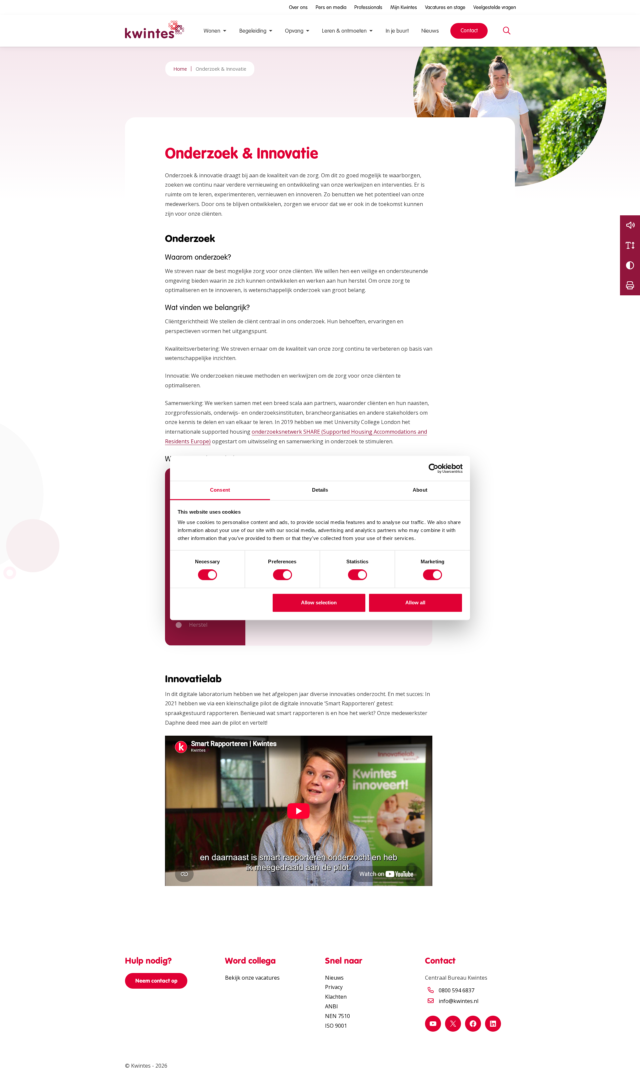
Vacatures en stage (445, 7)
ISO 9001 (336, 1025)
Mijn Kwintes (403, 7)
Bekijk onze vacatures (252, 977)
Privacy (334, 987)
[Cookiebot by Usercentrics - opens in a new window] (433, 468)
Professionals (368, 7)
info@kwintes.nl (458, 1001)
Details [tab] (320, 490)
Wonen (212, 30)
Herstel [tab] (198, 624)
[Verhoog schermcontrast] (630, 265)
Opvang (294, 30)
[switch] (282, 575)
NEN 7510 (337, 1016)
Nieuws (430, 30)
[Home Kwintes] (154, 30)
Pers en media (331, 7)
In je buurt (397, 30)
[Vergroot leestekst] (630, 245)
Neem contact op (156, 980)
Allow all (415, 602)
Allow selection (319, 602)
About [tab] (420, 490)
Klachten (336, 996)
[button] (630, 225)
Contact (469, 30)
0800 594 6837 (456, 990)
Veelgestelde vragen (494, 7)
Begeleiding (252, 30)
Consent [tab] (220, 490)
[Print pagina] (630, 285)
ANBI (331, 1006)
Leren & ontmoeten (344, 30)
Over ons (298, 7)
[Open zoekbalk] (506, 31)
